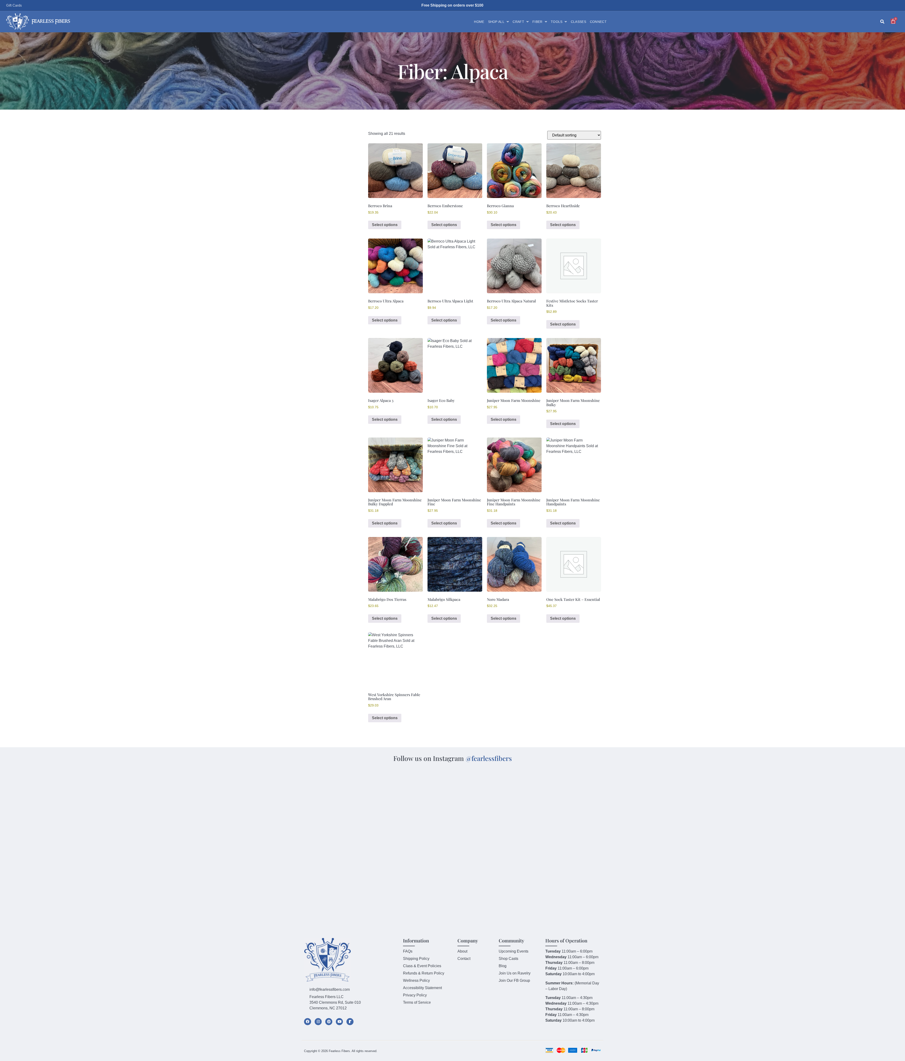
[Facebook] (307, 1021)
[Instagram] (318, 1021)
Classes (578, 22)
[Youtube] (339, 1021)
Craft (518, 22)
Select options (385, 225)
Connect (598, 22)
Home (479, 22)
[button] (882, 21)
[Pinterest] (328, 1021)
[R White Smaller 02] (350, 1021)
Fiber (537, 22)
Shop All (496, 22)
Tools (557, 22)
